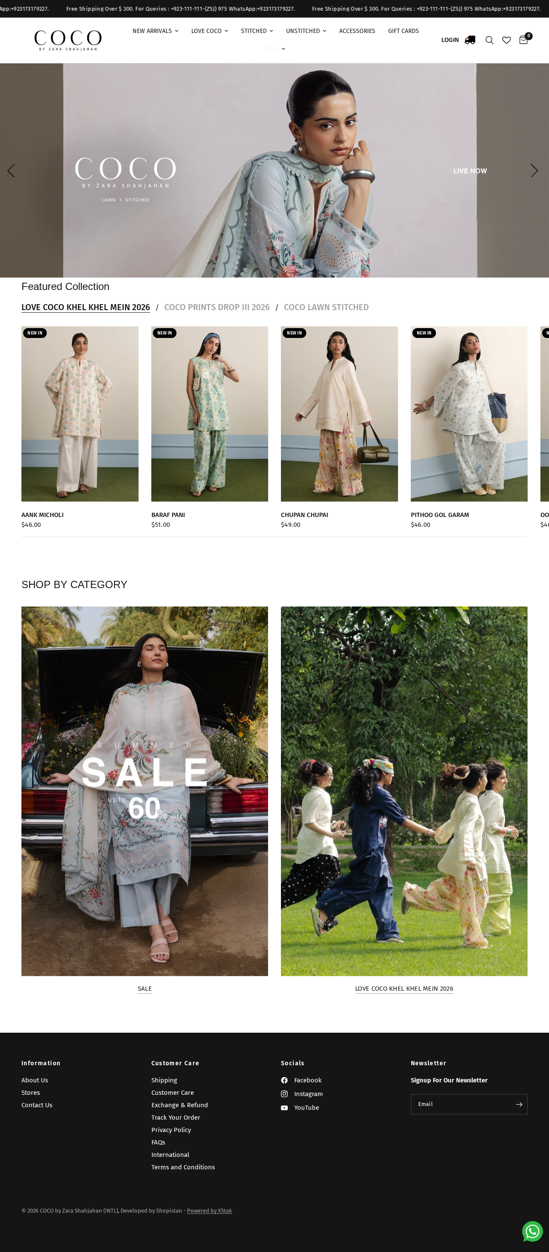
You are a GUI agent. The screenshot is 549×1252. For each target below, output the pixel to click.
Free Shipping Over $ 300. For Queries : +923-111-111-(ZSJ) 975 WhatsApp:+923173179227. (335, 9)
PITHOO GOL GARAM (440, 515)
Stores (30, 1093)
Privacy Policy (171, 1130)
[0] (521, 40)
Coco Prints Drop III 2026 (217, 307)
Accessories (357, 31)
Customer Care (175, 1064)
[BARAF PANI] (209, 414)
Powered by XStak (209, 1210)
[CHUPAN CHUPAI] (339, 414)
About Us (34, 1080)
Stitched (254, 31)
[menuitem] (155, 31)
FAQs (158, 1142)
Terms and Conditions (183, 1167)
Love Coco (206, 31)
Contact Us (36, 1105)
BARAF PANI (168, 515)
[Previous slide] (12, 170)
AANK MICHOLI (42, 515)
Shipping (164, 1080)
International (170, 1155)
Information (40, 1064)
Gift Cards (403, 31)
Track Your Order (175, 1117)
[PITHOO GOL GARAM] (469, 414)
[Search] (489, 40)
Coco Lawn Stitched (326, 307)
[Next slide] (536, 170)
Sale (145, 988)
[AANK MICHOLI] (80, 414)
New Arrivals (152, 31)
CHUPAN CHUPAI (304, 515)
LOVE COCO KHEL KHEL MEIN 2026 (85, 307)
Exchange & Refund (179, 1105)
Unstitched (303, 31)
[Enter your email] (519, 1104)
